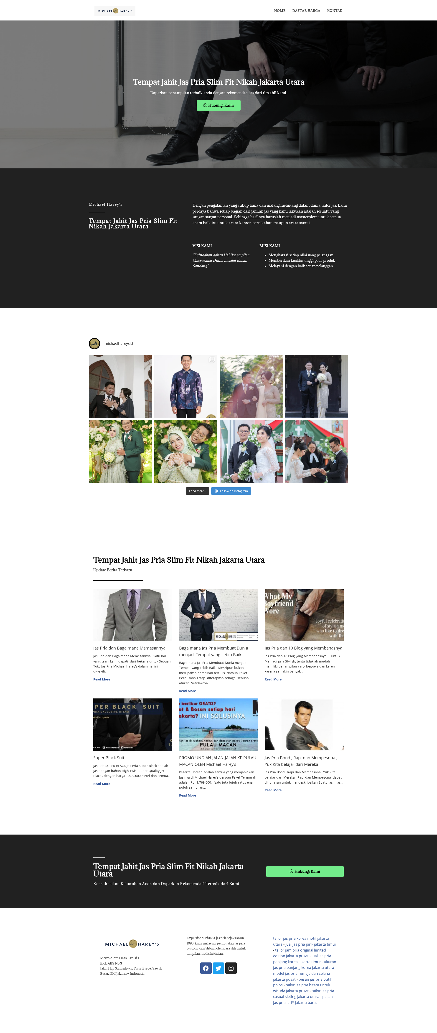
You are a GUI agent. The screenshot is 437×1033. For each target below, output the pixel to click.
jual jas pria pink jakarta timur (310, 944)
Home (280, 11)
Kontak (335, 11)
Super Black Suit (108, 757)
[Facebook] (206, 968)
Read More (101, 679)
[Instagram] (231, 968)
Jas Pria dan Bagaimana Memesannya (129, 648)
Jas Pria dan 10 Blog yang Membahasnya (303, 648)
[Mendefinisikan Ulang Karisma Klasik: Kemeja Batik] (186, 386)
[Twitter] (218, 968)
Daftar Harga (306, 11)
